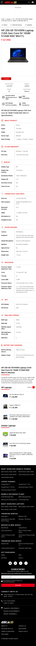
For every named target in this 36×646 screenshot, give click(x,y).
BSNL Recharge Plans (25, 497)
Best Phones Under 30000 (8, 474)
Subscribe (18, 585)
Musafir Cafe (5, 543)
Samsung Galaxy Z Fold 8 (8, 490)
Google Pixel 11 (5, 484)
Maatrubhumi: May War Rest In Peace (8, 520)
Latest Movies (23, 527)
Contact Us (22, 626)
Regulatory (22, 628)
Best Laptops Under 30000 (9, 506)
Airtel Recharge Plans (7, 497)
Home (3, 19)
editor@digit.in (15, 608)
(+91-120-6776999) (9, 601)
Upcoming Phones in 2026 (26, 474)
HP (13, 19)
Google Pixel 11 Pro (24, 484)
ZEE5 (20, 555)
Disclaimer (4, 634)
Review (29, 25)
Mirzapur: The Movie (25, 519)
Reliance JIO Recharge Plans (9, 499)
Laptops (8, 19)
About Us (4, 626)
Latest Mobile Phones (7, 477)
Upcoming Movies (6, 530)
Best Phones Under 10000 (8, 471)
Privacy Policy (23, 631)
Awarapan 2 (4, 516)
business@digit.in (14, 611)
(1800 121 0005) (8, 603)
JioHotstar (4, 558)
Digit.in (7, 638)
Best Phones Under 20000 (26, 471)
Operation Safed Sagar (25, 548)
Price (5, 25)
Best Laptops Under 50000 (9, 509)
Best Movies (4, 527)
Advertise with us (7, 628)
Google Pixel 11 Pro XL (7, 487)
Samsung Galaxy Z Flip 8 (26, 487)
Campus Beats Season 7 (8, 548)
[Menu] (2, 2)
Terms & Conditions (7, 631)
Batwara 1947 (23, 516)
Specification (17, 25)
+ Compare (6, 78)
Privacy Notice (11, 582)
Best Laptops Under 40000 (26, 506)
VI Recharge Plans (24, 499)
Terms (4, 582)
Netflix (3, 555)
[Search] (29, 2)
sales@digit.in (13, 614)
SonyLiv (21, 558)
